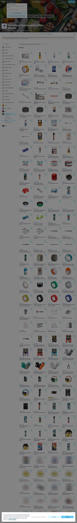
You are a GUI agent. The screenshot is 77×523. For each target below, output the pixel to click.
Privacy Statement (12, 519)
